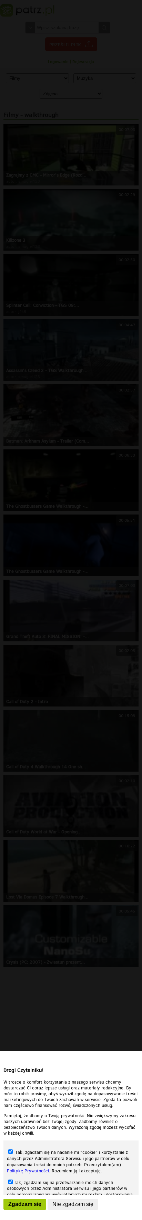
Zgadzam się (24, 1204)
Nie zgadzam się (72, 1204)
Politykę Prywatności (28, 1171)
